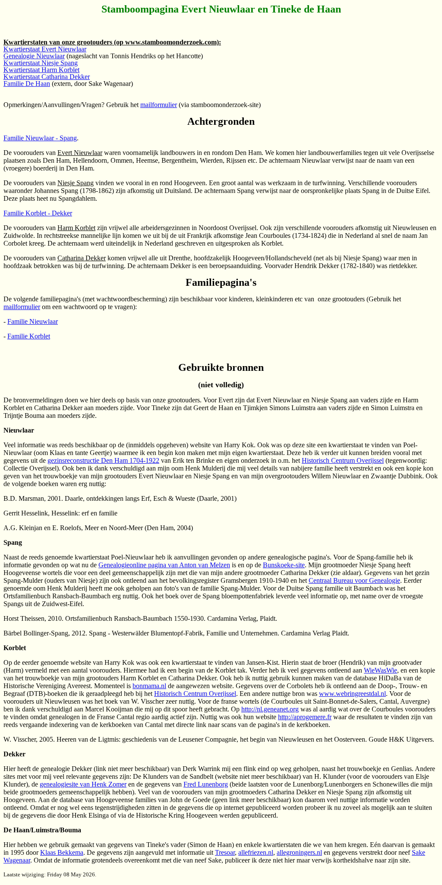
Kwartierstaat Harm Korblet (41, 69)
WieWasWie (380, 670)
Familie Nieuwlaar (32, 321)
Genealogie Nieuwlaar (34, 56)
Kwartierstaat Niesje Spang (40, 62)
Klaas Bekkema (61, 852)
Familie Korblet (28, 336)
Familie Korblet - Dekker (37, 213)
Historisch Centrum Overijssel (343, 460)
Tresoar (225, 852)
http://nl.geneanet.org (270, 709)
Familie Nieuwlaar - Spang (40, 138)
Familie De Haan (26, 83)
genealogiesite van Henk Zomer (83, 784)
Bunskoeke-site (284, 565)
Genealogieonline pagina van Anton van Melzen (164, 565)
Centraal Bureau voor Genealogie (354, 580)
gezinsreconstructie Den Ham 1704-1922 (103, 460)
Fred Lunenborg (205, 784)
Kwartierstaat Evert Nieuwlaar (44, 49)
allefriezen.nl (255, 852)
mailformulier (158, 104)
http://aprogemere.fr (305, 717)
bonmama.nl (149, 685)
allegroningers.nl (299, 852)
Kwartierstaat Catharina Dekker (46, 76)
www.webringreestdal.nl (352, 693)
